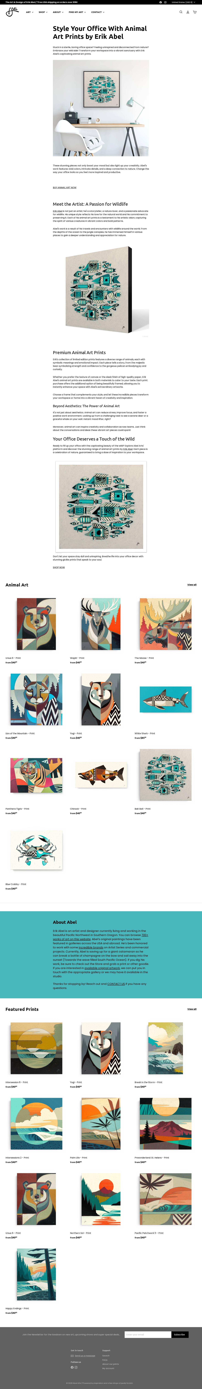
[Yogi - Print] (101, 705)
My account (108, 1368)
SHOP (42, 12)
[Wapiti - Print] (101, 630)
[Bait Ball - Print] (166, 781)
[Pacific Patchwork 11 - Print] (166, 1205)
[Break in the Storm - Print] (166, 1054)
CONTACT (96, 12)
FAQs (104, 1359)
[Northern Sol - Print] (101, 1205)
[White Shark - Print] (166, 705)
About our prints (110, 1364)
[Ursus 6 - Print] (36, 630)
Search (106, 1355)
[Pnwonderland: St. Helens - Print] (166, 1130)
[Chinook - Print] (101, 781)
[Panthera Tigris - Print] (36, 781)
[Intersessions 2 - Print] (36, 1130)
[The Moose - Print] (166, 630)
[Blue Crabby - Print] (36, 856)
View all (192, 584)
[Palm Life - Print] (101, 1130)
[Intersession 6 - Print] (36, 1054)
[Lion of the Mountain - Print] (36, 705)
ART (28, 12)
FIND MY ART (76, 12)
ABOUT (57, 12)
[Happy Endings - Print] (36, 1280)
